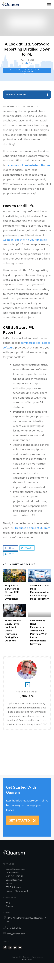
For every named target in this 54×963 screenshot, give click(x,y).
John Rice (28, 63)
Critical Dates (12, 872)
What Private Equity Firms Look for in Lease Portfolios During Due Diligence (14, 625)
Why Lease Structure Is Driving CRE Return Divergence (14, 585)
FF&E (8, 887)
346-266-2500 (14, 928)
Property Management (17, 891)
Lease (9, 869)
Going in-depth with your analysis (25, 239)
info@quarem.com (16, 933)
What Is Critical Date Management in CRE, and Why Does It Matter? (39, 585)
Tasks (9, 883)
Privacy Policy (27, 959)
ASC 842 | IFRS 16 (14, 876)
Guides (9, 906)
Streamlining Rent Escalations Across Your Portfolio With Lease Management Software (39, 625)
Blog (8, 902)
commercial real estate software (29, 165)
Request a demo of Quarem (32, 528)
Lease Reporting (14, 880)
